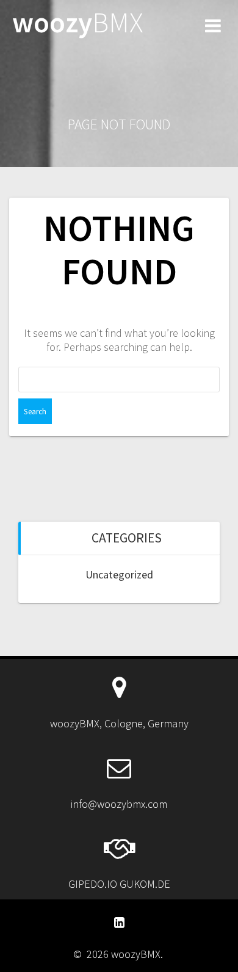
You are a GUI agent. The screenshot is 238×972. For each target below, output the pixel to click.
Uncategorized (119, 574)
